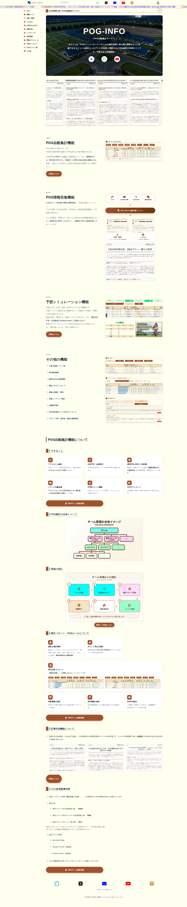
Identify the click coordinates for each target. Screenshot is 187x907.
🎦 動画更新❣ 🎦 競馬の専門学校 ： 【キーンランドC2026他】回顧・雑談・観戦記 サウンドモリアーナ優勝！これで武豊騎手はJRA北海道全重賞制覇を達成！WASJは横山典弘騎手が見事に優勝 (73, 7)
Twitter (63, 321)
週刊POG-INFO (56, 221)
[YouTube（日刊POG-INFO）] (123, 3)
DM (99, 897)
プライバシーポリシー (104, 889)
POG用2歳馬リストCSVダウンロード (63, 412)
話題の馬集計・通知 (56, 392)
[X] (91, 59)
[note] (104, 59)
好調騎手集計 (54, 405)
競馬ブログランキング (57, 386)
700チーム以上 (61, 157)
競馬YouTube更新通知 (57, 379)
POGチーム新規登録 (75, 503)
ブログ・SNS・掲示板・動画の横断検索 (63, 418)
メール (107, 897)
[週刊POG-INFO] (130, 261)
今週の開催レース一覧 (57, 366)
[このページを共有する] (159, 10)
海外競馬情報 (54, 372)
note (69, 321)
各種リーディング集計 (57, 399)
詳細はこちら (54, 174)
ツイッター (78, 861)
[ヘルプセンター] (132, 2)
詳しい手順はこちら (105, 625)
